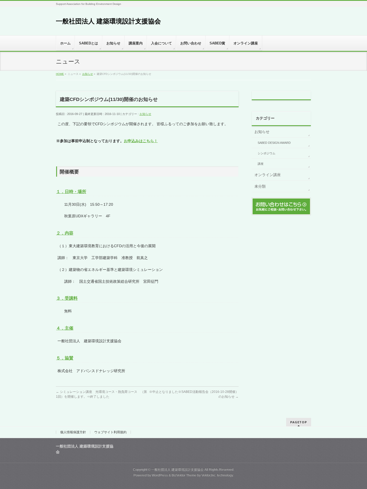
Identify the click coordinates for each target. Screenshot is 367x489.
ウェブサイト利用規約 (110, 432)
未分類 (260, 186)
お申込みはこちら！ (141, 141)
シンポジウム (266, 153)
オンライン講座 (267, 175)
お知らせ (145, 114)
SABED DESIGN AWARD (274, 142)
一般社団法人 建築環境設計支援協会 (108, 21)
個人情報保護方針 (73, 432)
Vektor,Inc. (209, 475)
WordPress (160, 475)
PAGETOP (298, 422)
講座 (261, 163)
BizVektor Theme (184, 475)
